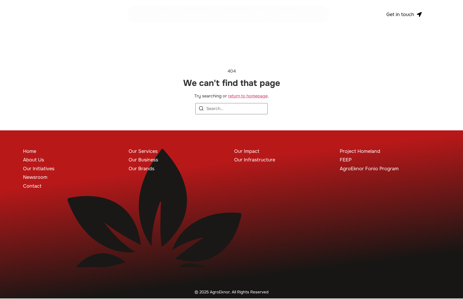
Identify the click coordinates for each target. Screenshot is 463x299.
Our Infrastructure (254, 160)
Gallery (262, 14)
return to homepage (248, 96)
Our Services (143, 151)
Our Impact (246, 151)
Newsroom (234, 14)
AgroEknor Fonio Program (369, 169)
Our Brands (141, 169)
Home (29, 151)
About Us (33, 160)
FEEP (346, 160)
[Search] (201, 109)
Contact (287, 14)
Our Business (143, 160)
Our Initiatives (198, 14)
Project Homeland (360, 151)
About (167, 14)
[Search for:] (231, 108)
